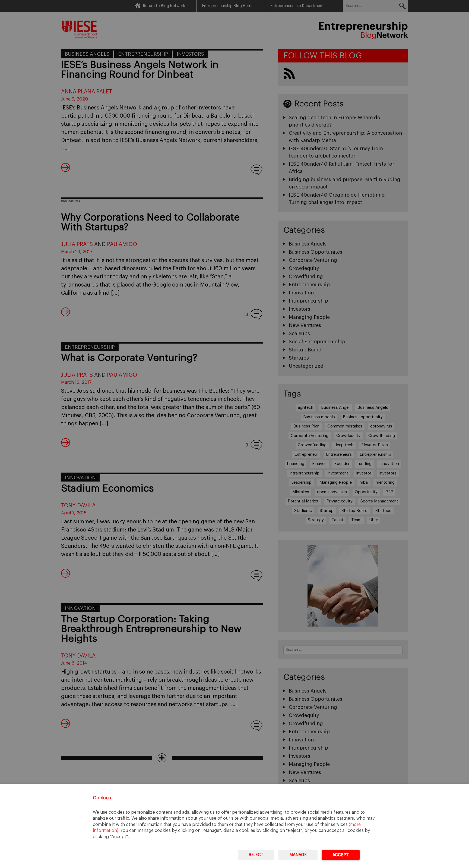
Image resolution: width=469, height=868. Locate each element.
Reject (256, 855)
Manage (298, 855)
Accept (340, 855)
